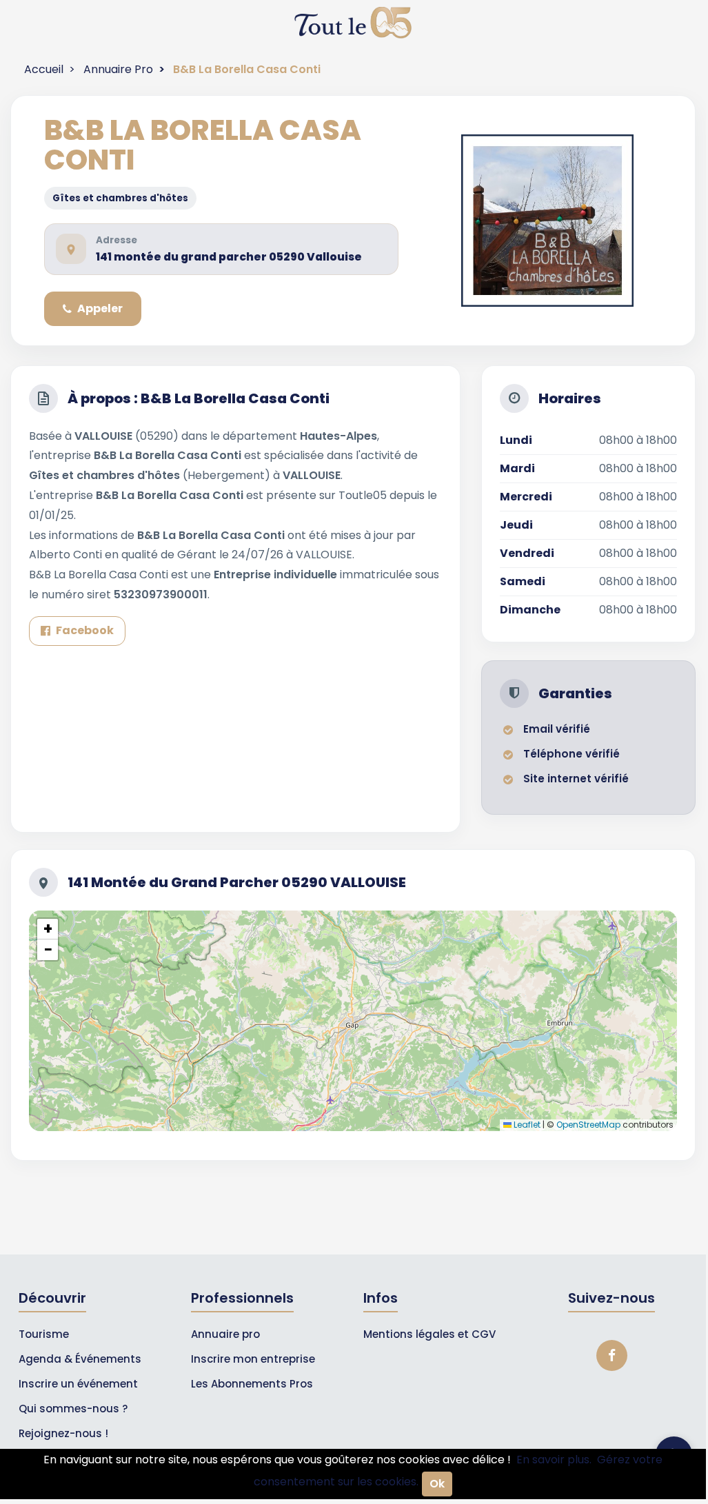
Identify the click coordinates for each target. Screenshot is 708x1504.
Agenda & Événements (80, 1359)
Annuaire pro (225, 1334)
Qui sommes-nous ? (73, 1408)
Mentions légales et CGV (429, 1334)
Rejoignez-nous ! (63, 1433)
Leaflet (526, 1124)
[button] (47, 929)
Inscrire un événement (78, 1383)
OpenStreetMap (588, 1124)
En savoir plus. (553, 1459)
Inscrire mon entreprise (253, 1359)
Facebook (85, 630)
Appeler (100, 308)
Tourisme (44, 1334)
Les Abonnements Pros (252, 1383)
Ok (437, 1484)
